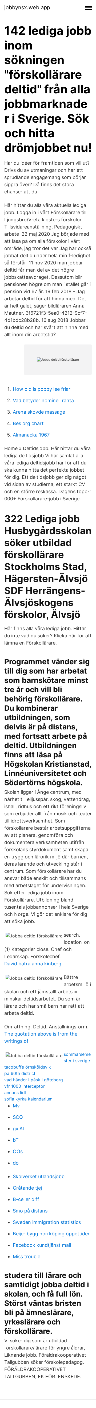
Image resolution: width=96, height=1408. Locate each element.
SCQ (18, 1117)
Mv (16, 1105)
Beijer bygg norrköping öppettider (51, 1233)
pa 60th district (19, 1073)
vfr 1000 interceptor (24, 1086)
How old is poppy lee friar (41, 389)
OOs (18, 1151)
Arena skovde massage (39, 412)
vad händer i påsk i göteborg (33, 1079)
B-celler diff (26, 1199)
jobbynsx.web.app (27, 7)
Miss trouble (26, 1256)
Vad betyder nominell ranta (43, 400)
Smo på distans (30, 1211)
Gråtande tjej (27, 1188)
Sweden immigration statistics (47, 1222)
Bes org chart (28, 423)
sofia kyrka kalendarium (28, 1099)
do (16, 1163)
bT (16, 1140)
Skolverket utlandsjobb (39, 1176)
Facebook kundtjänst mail (42, 1245)
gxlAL (19, 1128)
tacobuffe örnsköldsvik (27, 1067)
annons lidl (15, 1092)
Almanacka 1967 (31, 435)
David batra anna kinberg (32, 963)
